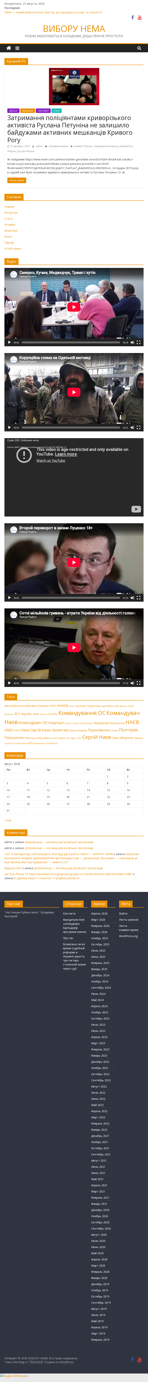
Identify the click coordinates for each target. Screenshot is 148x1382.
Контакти (69, 913)
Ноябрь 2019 (99, 1290)
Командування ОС (82, 712)
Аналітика (10, 230)
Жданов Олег (13, 868)
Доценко (9, 714)
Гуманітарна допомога (100, 706)
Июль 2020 (98, 1241)
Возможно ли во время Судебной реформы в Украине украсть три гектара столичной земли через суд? (74, 956)
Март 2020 (98, 1265)
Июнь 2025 (98, 957)
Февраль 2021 (100, 1197)
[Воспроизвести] (9, 342)
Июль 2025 (98, 950)
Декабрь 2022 (100, 1062)
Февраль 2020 (100, 1272)
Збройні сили (30, 714)
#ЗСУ (53, 706)
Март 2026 (98, 919)
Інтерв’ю (9, 224)
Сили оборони (122, 738)
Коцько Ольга (72, 723)
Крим (83, 723)
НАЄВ (132, 722)
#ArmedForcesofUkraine (20, 706)
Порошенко (14, 737)
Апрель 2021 (99, 1185)
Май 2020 (97, 1253)
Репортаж (11, 212)
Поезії (114, 730)
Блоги (8, 236)
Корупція (56, 722)
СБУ (79, 738)
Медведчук (101, 723)
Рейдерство (63, 738)
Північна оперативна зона (41, 738)
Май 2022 (97, 1105)
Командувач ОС (33, 722)
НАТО (17, 730)
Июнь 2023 (98, 1031)
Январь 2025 (99, 969)
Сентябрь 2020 (101, 1228)
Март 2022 (98, 1117)
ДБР (117, 706)
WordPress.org (128, 936)
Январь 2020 (99, 1278)
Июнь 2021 (98, 1173)
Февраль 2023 (100, 1049)
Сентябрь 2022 (101, 1080)
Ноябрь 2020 (99, 1216)
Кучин (90, 723)
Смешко (138, 738)
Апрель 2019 (99, 1327)
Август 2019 (99, 1309)
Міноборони (117, 723)
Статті (56, 110)
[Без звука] (132, 342)
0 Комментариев (58, 146)
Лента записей (128, 919)
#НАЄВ (62, 706)
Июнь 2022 (98, 1099)
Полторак (128, 729)
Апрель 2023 (99, 1037)
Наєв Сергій (31, 730)
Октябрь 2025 (100, 944)
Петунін (11, 151)
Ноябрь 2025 (99, 938)
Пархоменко (99, 729)
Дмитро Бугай (127, 706)
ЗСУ (17, 714)
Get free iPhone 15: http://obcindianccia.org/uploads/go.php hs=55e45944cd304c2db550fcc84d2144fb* (68, 874)
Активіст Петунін (83, 146)
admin (39, 146)
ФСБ (30, 743)
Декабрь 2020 (100, 1210)
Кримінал (27, 110)
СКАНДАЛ (43, 110)
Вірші (71, 706)
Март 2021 (98, 1191)
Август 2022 (99, 1086)
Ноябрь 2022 (99, 1068)
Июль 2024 (98, 994)
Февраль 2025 (100, 963)
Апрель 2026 (99, 913)
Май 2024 (97, 1000)
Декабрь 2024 (100, 975)
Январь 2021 (99, 1204)
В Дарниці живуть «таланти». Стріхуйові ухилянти (46, 878)
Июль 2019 (98, 1315)
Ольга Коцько (78, 730)
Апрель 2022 (99, 1111)
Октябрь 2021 (100, 1148)
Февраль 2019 (100, 1339)
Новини (9, 206)
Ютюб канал (12, 248)
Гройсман (81, 706)
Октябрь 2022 (100, 1074)
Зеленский (45, 714)
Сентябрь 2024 (101, 987)
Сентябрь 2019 (101, 1302)
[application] (74, 307)
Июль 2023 (98, 1024)
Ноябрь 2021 (99, 1142)
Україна (8, 743)
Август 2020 (99, 1234)
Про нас (68, 938)
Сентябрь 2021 (101, 1154)
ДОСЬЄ (13, 110)
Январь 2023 (99, 1055)
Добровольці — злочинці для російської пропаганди (59, 842)
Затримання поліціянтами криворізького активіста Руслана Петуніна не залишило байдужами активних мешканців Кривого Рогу (69, 128)
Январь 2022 (99, 1129)
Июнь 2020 (98, 1247)
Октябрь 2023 (100, 1018)
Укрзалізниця (20, 743)
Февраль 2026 (100, 926)
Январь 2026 (99, 932)
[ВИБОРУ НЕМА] (8, 48)
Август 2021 (99, 1160)
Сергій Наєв (96, 736)
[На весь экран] (138, 342)
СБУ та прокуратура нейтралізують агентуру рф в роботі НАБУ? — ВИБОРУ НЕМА (58, 854)
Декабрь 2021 (100, 1136)
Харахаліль (39, 743)
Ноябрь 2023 (99, 1012)
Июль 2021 (98, 1167)
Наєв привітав (55, 729)
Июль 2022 (98, 1092)
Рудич (74, 738)
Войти (123, 913)
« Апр (7, 820)
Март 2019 (98, 1333)
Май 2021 (97, 1179)
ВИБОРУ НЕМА (74, 28)
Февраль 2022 (100, 1123)
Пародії (9, 242)
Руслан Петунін (26, 151)
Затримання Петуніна (106, 146)
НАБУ (8, 730)
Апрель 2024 (99, 1006)
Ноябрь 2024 (99, 981)
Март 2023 (98, 1043)
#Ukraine (43, 706)
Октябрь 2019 (100, 1296)
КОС (55, 714)
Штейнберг (52, 743)
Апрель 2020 (99, 1259)
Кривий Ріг (126, 146)
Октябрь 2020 (100, 1222)
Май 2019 (97, 1321)
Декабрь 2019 (100, 1284)
